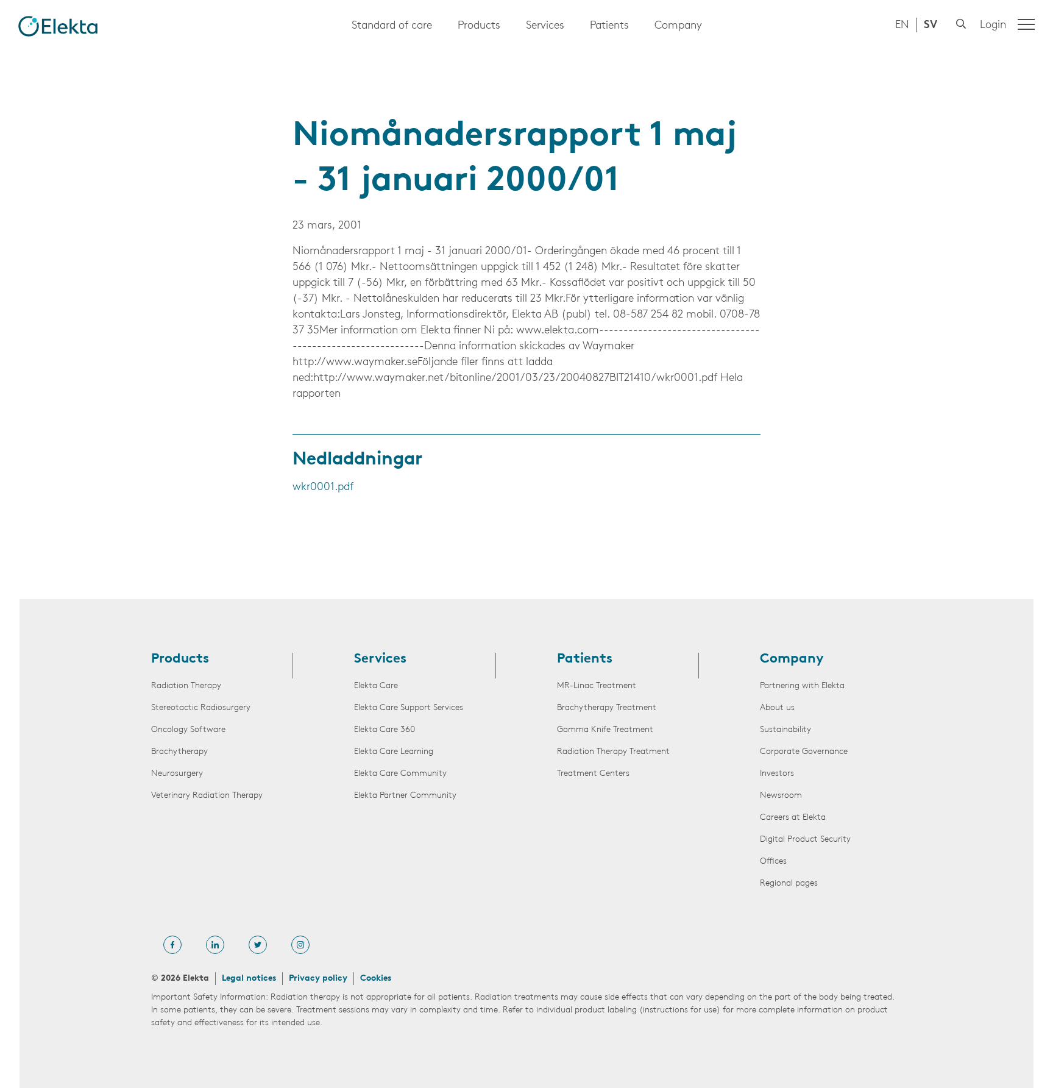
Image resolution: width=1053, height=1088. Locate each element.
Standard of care (392, 26)
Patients (609, 26)
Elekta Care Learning (393, 751)
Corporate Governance (804, 751)
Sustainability (785, 729)
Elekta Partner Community (405, 795)
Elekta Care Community (400, 773)
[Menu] (1026, 24)
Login (993, 25)
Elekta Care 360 (384, 729)
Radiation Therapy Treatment (613, 751)
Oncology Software (188, 729)
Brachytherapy (179, 751)
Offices (773, 861)
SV (930, 25)
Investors (777, 773)
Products (479, 26)
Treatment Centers (593, 773)
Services (545, 26)
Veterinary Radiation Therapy (207, 795)
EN (902, 25)
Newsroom (781, 795)
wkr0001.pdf (322, 487)
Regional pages (789, 883)
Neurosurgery (177, 773)
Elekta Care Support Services (408, 708)
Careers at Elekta (793, 817)
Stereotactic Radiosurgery (200, 708)
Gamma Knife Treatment (605, 729)
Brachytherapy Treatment (606, 708)
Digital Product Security (805, 839)
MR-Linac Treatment (596, 686)
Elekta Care (376, 686)
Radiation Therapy (186, 686)
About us (777, 708)
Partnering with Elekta (802, 686)
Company (678, 26)
